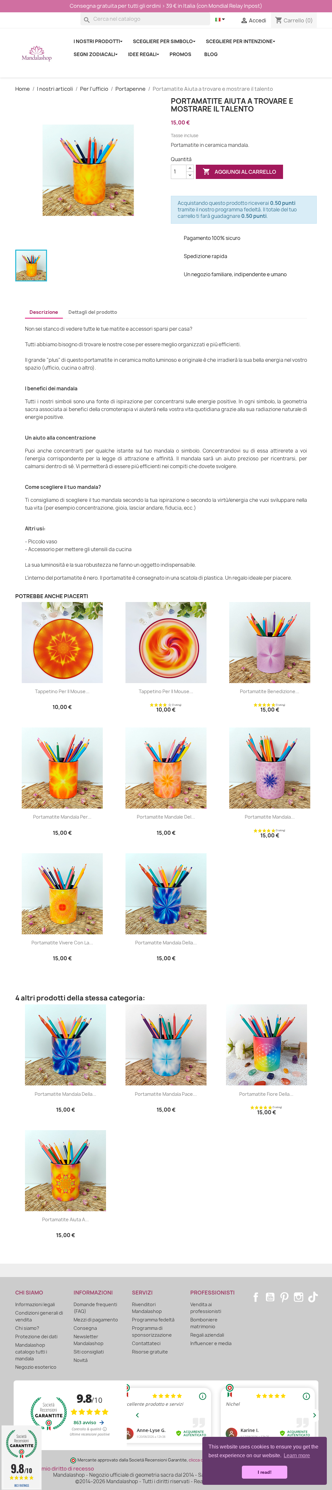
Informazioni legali (35, 1304)
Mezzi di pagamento (96, 1320)
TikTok (312, 1297)
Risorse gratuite (150, 1352)
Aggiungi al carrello (239, 171)
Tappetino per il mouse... (62, 691)
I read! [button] (265, 1472)
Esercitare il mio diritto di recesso (52, 1468)
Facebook (255, 1297)
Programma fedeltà (153, 1320)
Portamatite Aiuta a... (65, 1219)
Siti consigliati (89, 1352)
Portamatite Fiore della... (266, 1094)
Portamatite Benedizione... (269, 691)
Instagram (298, 1297)
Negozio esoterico (35, 1367)
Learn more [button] (297, 1455)
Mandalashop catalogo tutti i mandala (31, 1352)
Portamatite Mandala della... (166, 943)
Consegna (85, 1328)
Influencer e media (210, 1343)
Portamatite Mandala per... (62, 817)
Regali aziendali (207, 1335)
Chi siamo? (27, 1328)
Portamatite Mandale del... (166, 817)
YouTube (270, 1297)
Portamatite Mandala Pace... (166, 1094)
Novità (81, 1360)
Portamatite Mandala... (270, 817)
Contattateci (146, 1343)
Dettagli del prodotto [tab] (92, 312)
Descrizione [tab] (44, 312)
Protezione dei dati (36, 1336)
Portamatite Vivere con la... (62, 943)
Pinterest (284, 1297)
